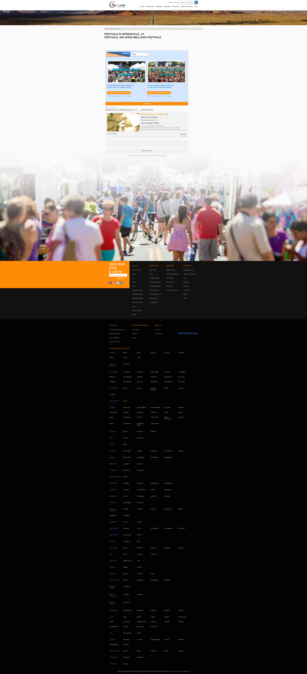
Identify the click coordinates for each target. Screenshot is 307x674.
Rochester (168, 547)
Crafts (134, 282)
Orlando (139, 417)
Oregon (112, 573)
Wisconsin (113, 657)
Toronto (139, 567)
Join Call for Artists (172, 290)
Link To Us (187, 290)
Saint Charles (168, 451)
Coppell (167, 617)
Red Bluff (139, 377)
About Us (158, 325)
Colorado (113, 388)
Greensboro (168, 509)
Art (133, 278)
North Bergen (168, 528)
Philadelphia (154, 580)
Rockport (126, 626)
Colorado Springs (153, 388)
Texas (112, 617)
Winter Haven (155, 423)
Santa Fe (139, 535)
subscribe (120, 278)
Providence (126, 586)
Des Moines (140, 438)
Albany (125, 547)
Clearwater (126, 407)
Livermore (168, 372)
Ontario (113, 567)
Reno (138, 541)
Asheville (125, 509)
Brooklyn (139, 547)
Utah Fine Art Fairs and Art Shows (138, 155)
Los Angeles (181, 372)
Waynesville (113, 515)
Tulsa (138, 560)
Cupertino (140, 372)
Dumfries (139, 639)
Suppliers (186, 282)
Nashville (181, 610)
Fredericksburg (141, 621)
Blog (196, 6)
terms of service (154, 671)
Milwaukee (126, 657)
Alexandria (126, 639)
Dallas (111, 621)
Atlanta (125, 431)
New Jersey (114, 528)
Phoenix (153, 352)
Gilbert (125, 352)
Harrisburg (140, 580)
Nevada (112, 541)
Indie (133, 306)
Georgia (113, 431)
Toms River (181, 528)
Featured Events (137, 310)
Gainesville (181, 407)
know (130, 96)
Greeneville (140, 610)
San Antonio (140, 626)
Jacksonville (113, 412)
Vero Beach (126, 423)
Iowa (111, 438)
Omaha (139, 522)
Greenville (140, 594)
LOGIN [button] (171, 2)
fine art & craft (153, 290)
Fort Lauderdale (155, 407)
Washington (114, 651)
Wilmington (126, 515)
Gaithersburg (154, 483)
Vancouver (126, 364)
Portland (139, 573)
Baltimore (140, 483)
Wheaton (181, 451)
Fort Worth (126, 621)
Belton (139, 617)
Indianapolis (154, 457)
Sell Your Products (115, 341)
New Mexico (114, 535)
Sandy (139, 633)
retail (151, 274)
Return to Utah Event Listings (157, 155)
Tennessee (113, 610)
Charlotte (139, 509)
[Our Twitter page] (117, 283)
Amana (125, 438)
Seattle (167, 651)
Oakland (112, 377)
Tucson (125, 357)
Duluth (125, 496)
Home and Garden (137, 298)
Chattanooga (127, 610)
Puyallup (153, 651)
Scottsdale (181, 352)
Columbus (154, 554)
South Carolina (113, 595)
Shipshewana (168, 457)
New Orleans (141, 470)
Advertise (169, 286)
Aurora (125, 388)
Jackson (125, 664)
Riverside (153, 377)
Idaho (112, 444)
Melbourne (154, 412)
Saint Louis (140, 502)
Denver (167, 388)
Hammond (126, 470)
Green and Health (137, 290)
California (114, 372)
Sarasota (181, 417)
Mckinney (181, 621)
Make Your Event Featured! (119, 93)
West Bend (140, 657)
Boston (125, 476)
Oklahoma (113, 560)
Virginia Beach (114, 644)
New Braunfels (114, 626)
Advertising (158, 333)
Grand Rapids (141, 489)
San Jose (139, 381)
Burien (139, 651)
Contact (134, 337)
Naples (180, 412)
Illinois (112, 451)
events (142, 6)
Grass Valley (154, 372)
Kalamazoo (168, 489)
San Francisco (127, 381)
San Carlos (181, 377)
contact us (186, 671)
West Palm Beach (140, 424)
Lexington (126, 464)
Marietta (153, 431)
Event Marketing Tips (173, 274)
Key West (126, 412)
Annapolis (126, 483)
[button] (166, 114)
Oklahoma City (127, 560)
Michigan (113, 489)
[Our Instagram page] (114, 283)
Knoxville (153, 610)
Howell (153, 489)
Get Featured (170, 282)
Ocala (111, 417)
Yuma (138, 357)
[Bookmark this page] (121, 283)
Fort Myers (168, 407)
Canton (153, 617)
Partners (186, 286)
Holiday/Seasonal (137, 294)
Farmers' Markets (137, 302)
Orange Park (127, 417)
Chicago (139, 451)
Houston (153, 621)
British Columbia (113, 364)
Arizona (113, 352)
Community (135, 329)
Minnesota (114, 496)
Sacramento (168, 377)
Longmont (181, 388)
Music (134, 274)
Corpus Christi (182, 617)
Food (133, 286)
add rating (184, 136)
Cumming (140, 431)
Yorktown (126, 644)
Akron (125, 554)
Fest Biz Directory (115, 333)
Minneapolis (140, 496)
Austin (125, 617)
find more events (147, 151)
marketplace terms (166, 671)
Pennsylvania (115, 580)
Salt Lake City (127, 633)
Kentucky (113, 464)
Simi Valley (181, 381)
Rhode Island (112, 587)
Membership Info (188, 270)
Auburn (125, 651)
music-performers (154, 282)
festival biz (175, 6)
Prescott (167, 352)
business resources (155, 294)
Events (134, 265)
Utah (111, 633)
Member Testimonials (190, 274)
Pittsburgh (168, 580)
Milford (125, 401)
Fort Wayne (140, 457)
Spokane (181, 651)
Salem (153, 573)
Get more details (112, 133)
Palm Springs (127, 377)
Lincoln (125, 522)
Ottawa (125, 567)
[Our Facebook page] (110, 283)
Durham (153, 509)
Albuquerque (127, 535)
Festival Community (187, 6)
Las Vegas (126, 541)
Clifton (139, 528)
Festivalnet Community (140, 325)
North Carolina (113, 509)
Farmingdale (154, 528)
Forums (134, 333)
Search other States (111, 107)
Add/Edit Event (171, 270)
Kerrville (167, 621)
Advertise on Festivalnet (117, 329)
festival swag (153, 298)
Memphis (167, 610)
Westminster (168, 483)
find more (147, 103)
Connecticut (114, 401)
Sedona (112, 357)
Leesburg (140, 412)
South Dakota (112, 603)
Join (185, 278)
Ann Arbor (126, 489)
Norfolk (167, 639)
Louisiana (113, 470)
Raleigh (180, 509)
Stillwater (167, 496)
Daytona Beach (141, 407)
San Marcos (154, 626)
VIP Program (170, 278)
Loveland (112, 394)
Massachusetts (115, 476)
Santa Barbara (169, 381)
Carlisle (125, 580)
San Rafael (154, 381)
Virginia (113, 639)
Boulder (139, 388)
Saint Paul (154, 496)
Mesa (138, 352)
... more (184, 129)
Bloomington (127, 451)
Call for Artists (136, 270)
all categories (153, 302)
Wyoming (113, 664)
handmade (152, 270)
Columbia (126, 594)
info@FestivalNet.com (187, 333)
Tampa (112, 423)
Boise (124, 444)
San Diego (113, 381)
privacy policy (178, 671)
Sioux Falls (126, 602)
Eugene (125, 573)
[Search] (196, 2)
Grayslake (154, 451)
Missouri (113, 502)
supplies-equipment (155, 286)
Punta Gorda (154, 417)
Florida (112, 407)
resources (167, 6)
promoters (159, 6)
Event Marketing (114, 337)
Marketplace (150, 6)
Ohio (111, 554)
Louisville (139, 464)
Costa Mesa (126, 372)
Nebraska (113, 522)
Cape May (126, 528)
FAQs (185, 298)
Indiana (112, 457)
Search (134, 314)
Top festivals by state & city (119, 348)
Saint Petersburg (168, 417)
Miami (166, 412)
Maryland (113, 483)
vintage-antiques (154, 278)
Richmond (181, 639)
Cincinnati (140, 554)
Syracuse (181, 547)
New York (113, 547)
